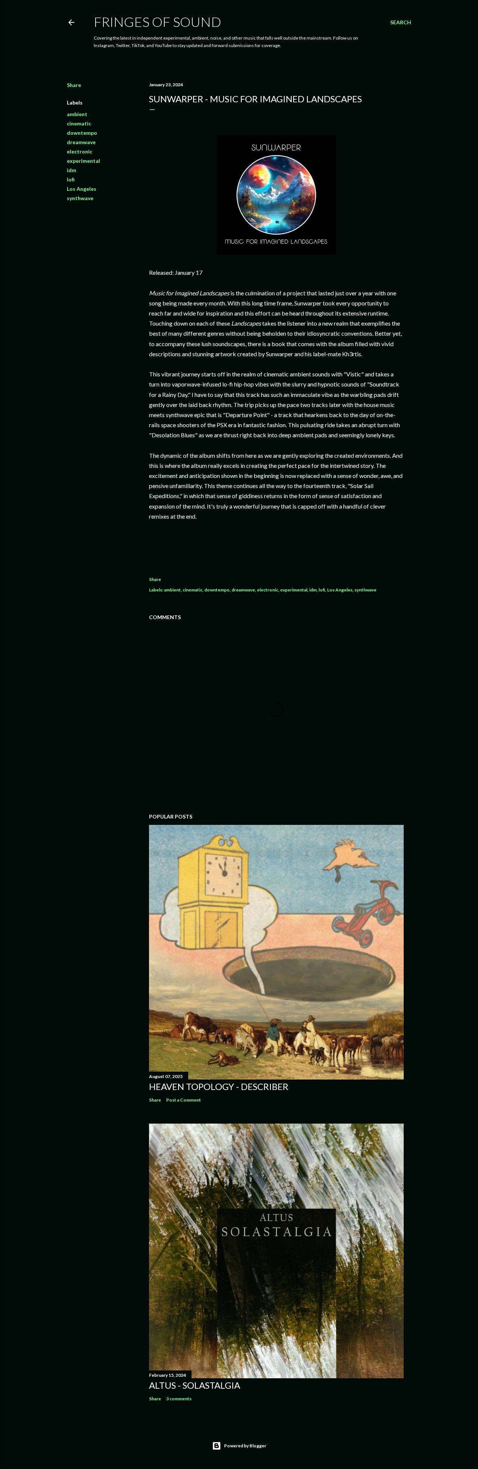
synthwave (80, 198)
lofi (71, 179)
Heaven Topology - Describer (218, 1086)
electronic (79, 151)
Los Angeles (81, 189)
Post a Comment (183, 1100)
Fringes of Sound (157, 21)
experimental (83, 161)
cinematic (79, 123)
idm (71, 170)
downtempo (82, 133)
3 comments (179, 1398)
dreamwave (81, 142)
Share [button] (74, 85)
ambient (77, 114)
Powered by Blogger (245, 1445)
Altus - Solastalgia (194, 1385)
